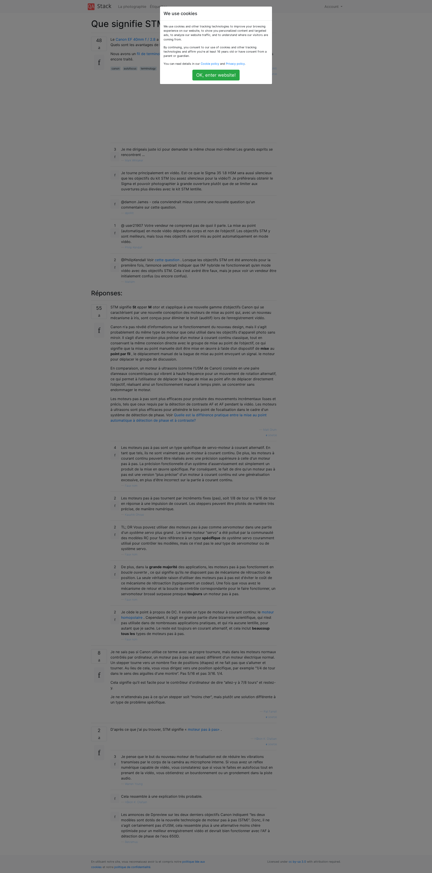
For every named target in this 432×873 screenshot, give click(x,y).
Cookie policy (210, 63)
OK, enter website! (216, 75)
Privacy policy (235, 63)
